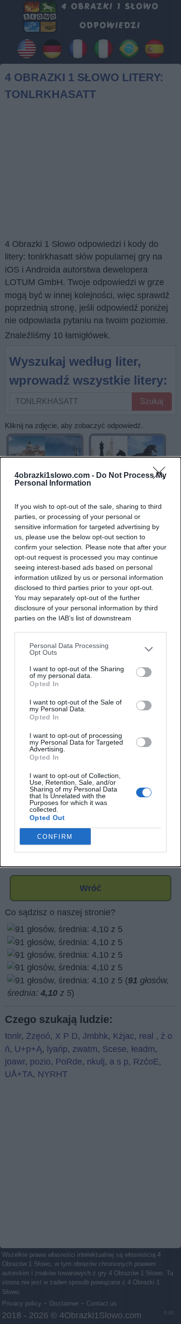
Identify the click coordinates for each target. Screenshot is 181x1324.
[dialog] (90, 662)
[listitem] (90, 649)
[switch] (144, 672)
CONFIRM (55, 836)
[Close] (162, 476)
